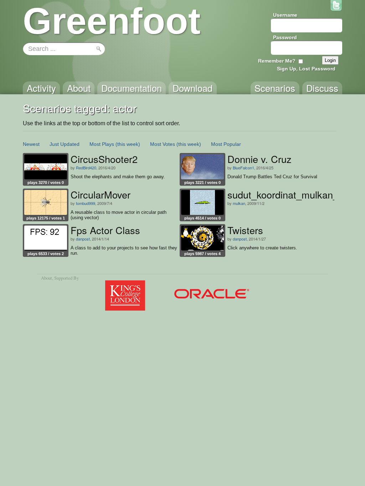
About (46, 278)
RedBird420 (86, 167)
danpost (83, 239)
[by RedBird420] (45, 167)
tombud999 (85, 203)
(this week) (127, 144)
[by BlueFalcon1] (202, 167)
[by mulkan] (202, 202)
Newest (31, 144)
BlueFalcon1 (243, 167)
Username (285, 15)
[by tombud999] (45, 202)
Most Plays (101, 144)
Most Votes (162, 144)
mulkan (239, 203)
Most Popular (226, 144)
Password (285, 37)
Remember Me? (276, 61)
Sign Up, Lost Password (306, 69)
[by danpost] (45, 238)
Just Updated (64, 144)
